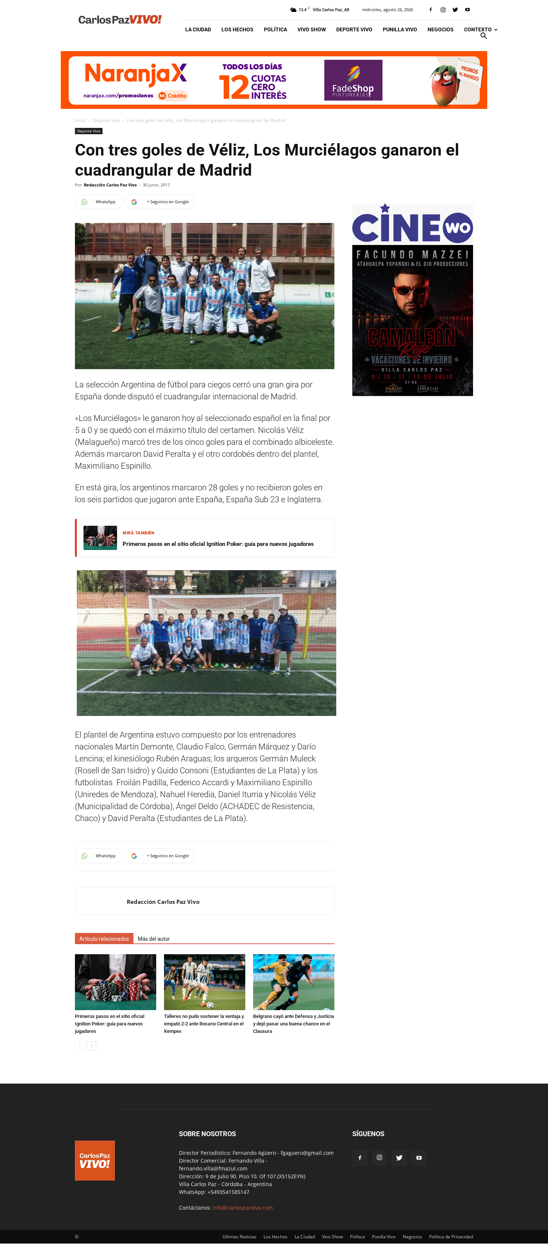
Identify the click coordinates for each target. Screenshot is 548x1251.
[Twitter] (455, 9)
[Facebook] (430, 9)
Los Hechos (237, 29)
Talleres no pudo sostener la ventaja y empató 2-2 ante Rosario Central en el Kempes (204, 1023)
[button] (483, 36)
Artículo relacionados (104, 939)
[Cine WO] (412, 241)
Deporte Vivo (354, 29)
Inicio (80, 120)
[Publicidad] (274, 80)
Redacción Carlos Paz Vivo (110, 185)
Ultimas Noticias (239, 1236)
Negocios (441, 29)
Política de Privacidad (451, 1236)
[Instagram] (442, 9)
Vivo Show (311, 29)
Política (275, 29)
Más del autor (154, 939)
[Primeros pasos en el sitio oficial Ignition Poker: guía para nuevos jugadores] (115, 982)
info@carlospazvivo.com (243, 1207)
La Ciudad (198, 29)
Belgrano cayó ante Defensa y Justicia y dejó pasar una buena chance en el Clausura (293, 1023)
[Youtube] (467, 9)
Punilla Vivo (400, 29)
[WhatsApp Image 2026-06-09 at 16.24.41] (412, 393)
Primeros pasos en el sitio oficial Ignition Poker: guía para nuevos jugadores (218, 544)
